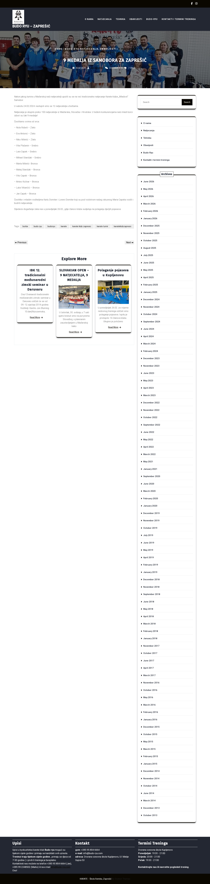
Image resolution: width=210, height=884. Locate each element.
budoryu (51, 226)
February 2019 (150, 564)
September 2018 (151, 594)
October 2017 (150, 653)
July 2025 (148, 255)
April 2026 (148, 196)
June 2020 (148, 483)
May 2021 (148, 461)
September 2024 (151, 321)
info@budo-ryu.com (60, 867)
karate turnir (102, 226)
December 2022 (151, 402)
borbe (25, 226)
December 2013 (151, 808)
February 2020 (150, 498)
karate (64, 226)
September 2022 (151, 425)
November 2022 (151, 410)
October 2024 (150, 314)
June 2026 (148, 181)
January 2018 (150, 638)
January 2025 (150, 292)
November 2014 (151, 778)
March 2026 (149, 203)
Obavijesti (135, 19)
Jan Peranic (96, 68)
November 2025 (151, 233)
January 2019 (150, 572)
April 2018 (148, 616)
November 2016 (151, 682)
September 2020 (151, 476)
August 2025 (149, 248)
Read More (35, 317)
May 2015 (148, 741)
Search (187, 102)
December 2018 (151, 579)
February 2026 (150, 211)
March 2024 (149, 343)
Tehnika (120, 19)
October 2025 (150, 240)
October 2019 (150, 528)
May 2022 (148, 439)
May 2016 (148, 697)
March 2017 (149, 675)
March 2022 (149, 454)
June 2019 (148, 542)
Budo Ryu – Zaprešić (31, 26)
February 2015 (150, 756)
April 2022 (148, 447)
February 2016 (150, 712)
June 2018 (148, 601)
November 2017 (151, 646)
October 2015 (150, 734)
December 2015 (151, 727)
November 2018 (151, 587)
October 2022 (150, 417)
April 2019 (148, 557)
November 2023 (151, 366)
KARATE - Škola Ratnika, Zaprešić (105, 879)
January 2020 (150, 506)
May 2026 (148, 189)
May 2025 (148, 270)
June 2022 (148, 432)
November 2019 (151, 520)
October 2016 (150, 690)
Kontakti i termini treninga (179, 19)
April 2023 (148, 388)
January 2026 (150, 218)
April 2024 (148, 336)
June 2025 (148, 262)
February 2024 (150, 351)
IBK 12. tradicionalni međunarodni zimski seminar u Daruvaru (35, 279)
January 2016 (150, 719)
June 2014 (148, 793)
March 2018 (149, 623)
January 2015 (150, 764)
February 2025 (150, 284)
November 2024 (151, 307)
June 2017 (148, 660)
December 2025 (151, 226)
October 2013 (150, 815)
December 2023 (151, 358)
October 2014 (150, 786)
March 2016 (149, 705)
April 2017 (148, 668)
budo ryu (38, 226)
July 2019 (148, 535)
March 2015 (149, 749)
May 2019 (148, 550)
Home (59, 49)
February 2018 (150, 631)
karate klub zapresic (81, 226)
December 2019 (151, 513)
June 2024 (148, 329)
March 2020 (149, 491)
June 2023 (148, 373)
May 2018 (148, 609)
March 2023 (149, 395)
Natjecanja (105, 19)
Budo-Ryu (152, 19)
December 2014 (151, 771)
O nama (89, 19)
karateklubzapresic (122, 226)
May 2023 (148, 380)
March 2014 (149, 800)
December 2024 (151, 299)
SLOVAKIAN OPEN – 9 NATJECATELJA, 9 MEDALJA (74, 275)
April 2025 (148, 277)
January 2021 (150, 469)
